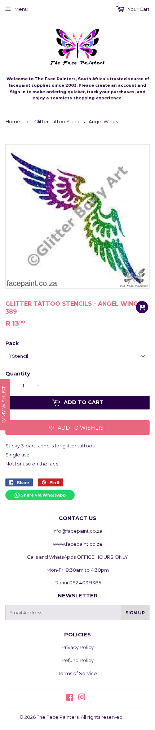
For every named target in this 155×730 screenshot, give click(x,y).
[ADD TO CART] (142, 307)
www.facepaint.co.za (77, 544)
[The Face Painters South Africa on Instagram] (81, 698)
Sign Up (135, 612)
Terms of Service (77, 673)
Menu (21, 9)
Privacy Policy (78, 647)
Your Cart (138, 9)
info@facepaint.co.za (77, 531)
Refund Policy (78, 660)
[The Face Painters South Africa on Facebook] (70, 698)
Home (12, 121)
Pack (12, 343)
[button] (77, 427)
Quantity (17, 373)
